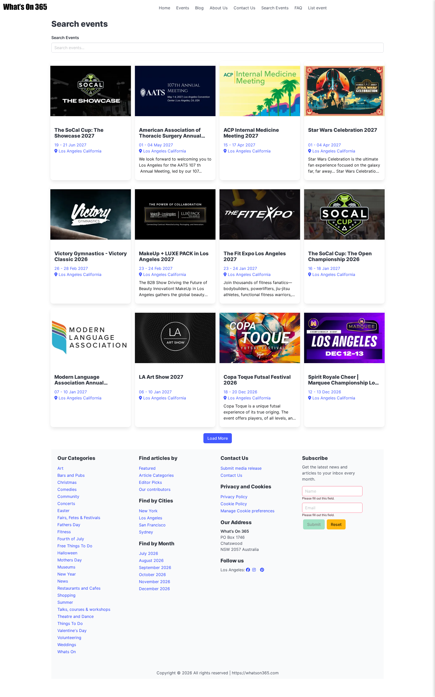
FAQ (298, 7)
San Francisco (152, 524)
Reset (336, 524)
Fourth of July (70, 538)
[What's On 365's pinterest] (262, 569)
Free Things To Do (74, 545)
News (62, 581)
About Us (219, 7)
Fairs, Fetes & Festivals (78, 517)
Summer (65, 602)
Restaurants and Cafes (78, 588)
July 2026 (148, 553)
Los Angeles (150, 517)
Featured (147, 468)
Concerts (66, 503)
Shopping (66, 595)
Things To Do (70, 623)
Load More (217, 438)
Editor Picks (150, 482)
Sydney (146, 531)
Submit (314, 524)
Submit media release (241, 468)
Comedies (67, 489)
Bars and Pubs (71, 475)
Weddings (66, 644)
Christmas (67, 482)
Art (60, 468)
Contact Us (244, 7)
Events (182, 7)
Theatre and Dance (75, 616)
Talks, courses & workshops (83, 609)
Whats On (66, 651)
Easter (63, 510)
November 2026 (154, 581)
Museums (66, 566)
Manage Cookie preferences (247, 510)
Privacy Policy (234, 496)
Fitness (64, 531)
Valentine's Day (72, 630)
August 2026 (151, 560)
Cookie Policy (234, 503)
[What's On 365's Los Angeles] (248, 569)
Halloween (67, 552)
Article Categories (156, 475)
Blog (199, 7)
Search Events (274, 7)
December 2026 (154, 588)
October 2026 (152, 574)
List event (317, 7)
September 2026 (155, 567)
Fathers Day (68, 524)
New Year (66, 574)
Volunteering (69, 637)
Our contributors (154, 489)
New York (148, 510)
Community (68, 496)
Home (164, 7)
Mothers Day (69, 559)
